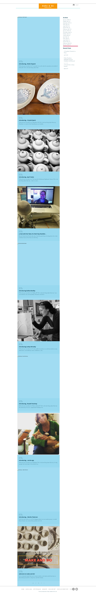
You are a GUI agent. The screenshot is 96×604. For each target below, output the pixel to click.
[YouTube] (76, 589)
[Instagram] (73, 589)
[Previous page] (33, 583)
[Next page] (44, 583)
